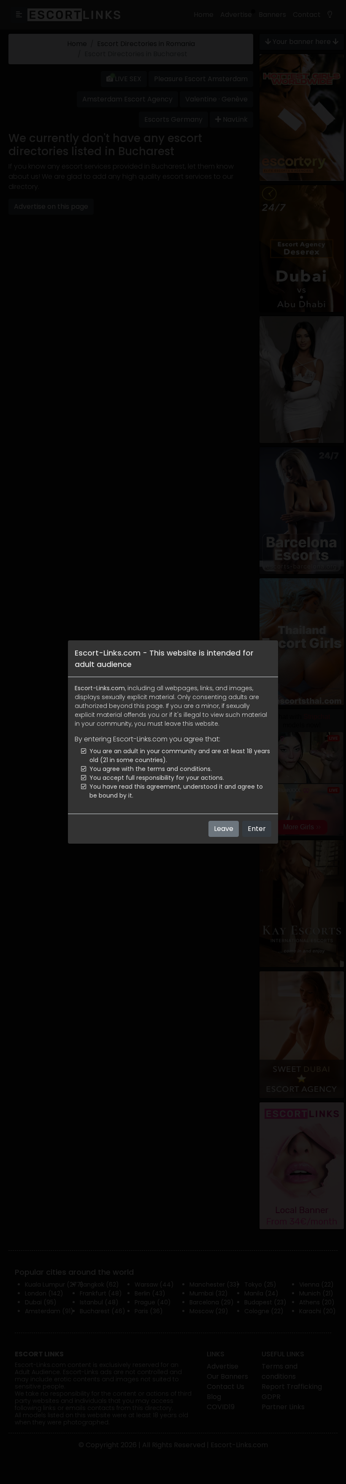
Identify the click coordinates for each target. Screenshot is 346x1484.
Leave (223, 829)
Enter (257, 829)
